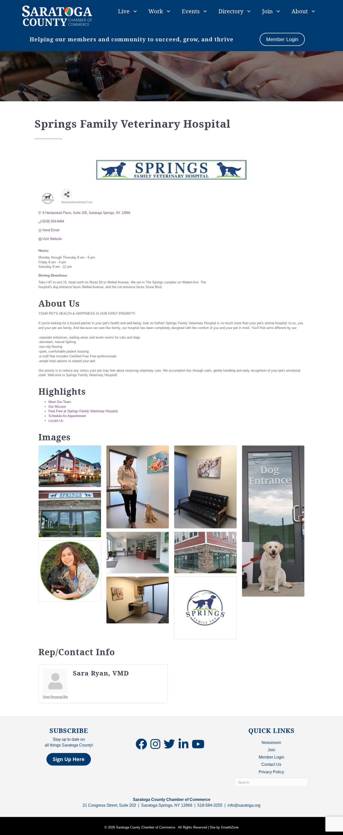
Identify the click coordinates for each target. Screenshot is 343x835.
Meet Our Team (59, 402)
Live (124, 11)
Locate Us (55, 421)
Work (155, 11)
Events (191, 11)
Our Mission (57, 406)
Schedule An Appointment (67, 416)
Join (267, 11)
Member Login (271, 757)
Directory (230, 11)
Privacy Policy (271, 772)
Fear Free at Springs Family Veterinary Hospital (83, 411)
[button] (68, 759)
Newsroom (271, 742)
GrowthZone (230, 827)
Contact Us (271, 764)
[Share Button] (66, 194)
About (300, 11)
